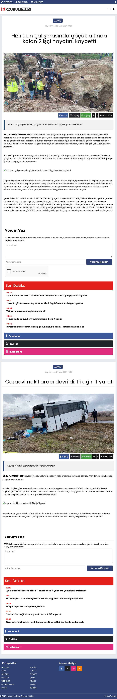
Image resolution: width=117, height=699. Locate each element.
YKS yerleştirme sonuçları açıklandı (25, 311)
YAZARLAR (7, 2)
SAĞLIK (33, 684)
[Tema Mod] (114, 9)
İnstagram (15, 351)
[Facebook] (61, 668)
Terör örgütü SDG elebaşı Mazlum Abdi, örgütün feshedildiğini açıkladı (44, 303)
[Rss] (79, 668)
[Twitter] (67, 668)
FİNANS (33, 681)
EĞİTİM (4, 688)
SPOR (3, 671)
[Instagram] (73, 668)
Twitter (13, 343)
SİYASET (33, 674)
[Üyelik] (115, 2)
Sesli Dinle (107, 115)
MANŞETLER (38, 2)
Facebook (14, 336)
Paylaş (63, 115)
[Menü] (109, 9)
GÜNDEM (5, 674)
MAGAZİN (5, 677)
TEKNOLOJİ (5, 681)
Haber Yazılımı (111, 696)
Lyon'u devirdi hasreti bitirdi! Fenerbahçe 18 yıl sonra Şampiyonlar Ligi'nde (46, 295)
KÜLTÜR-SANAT (7, 684)
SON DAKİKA (23, 2)
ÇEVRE (32, 677)
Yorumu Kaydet (99, 261)
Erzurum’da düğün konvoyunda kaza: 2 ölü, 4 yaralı (34, 319)
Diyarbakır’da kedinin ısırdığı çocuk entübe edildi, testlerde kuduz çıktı (45, 326)
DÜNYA (33, 671)
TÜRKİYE (33, 688)
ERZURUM (5, 667)
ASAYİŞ (57, 20)
